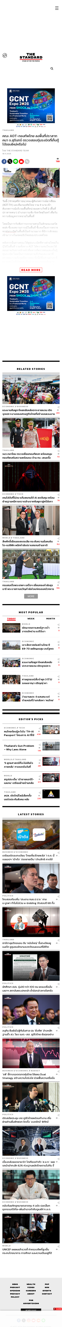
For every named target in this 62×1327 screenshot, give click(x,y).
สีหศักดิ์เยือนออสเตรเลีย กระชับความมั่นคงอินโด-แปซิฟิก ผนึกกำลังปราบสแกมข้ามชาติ (27, 543)
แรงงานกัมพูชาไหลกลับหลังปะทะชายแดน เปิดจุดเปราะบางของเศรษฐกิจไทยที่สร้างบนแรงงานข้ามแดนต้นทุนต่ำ (28, 411)
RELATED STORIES (31, 369)
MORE (31, 596)
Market (35, 1070)
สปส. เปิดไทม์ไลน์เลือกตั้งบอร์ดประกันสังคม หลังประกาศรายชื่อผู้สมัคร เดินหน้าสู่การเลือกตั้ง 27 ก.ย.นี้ (19, 797)
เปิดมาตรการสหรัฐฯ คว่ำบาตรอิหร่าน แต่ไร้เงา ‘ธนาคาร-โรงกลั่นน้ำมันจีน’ (36, 629)
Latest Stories (31, 814)
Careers (31, 1291)
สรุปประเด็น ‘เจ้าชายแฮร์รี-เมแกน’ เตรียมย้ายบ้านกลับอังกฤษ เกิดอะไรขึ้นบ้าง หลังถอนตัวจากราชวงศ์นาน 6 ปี (19, 781)
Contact (47, 1294)
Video (30, 1287)
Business (22, 406)
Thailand (8, 130)
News (15, 1284)
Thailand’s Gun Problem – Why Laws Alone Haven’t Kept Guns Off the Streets (19, 747)
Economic (8, 406)
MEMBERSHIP (31, 1310)
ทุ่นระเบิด (11, 231)
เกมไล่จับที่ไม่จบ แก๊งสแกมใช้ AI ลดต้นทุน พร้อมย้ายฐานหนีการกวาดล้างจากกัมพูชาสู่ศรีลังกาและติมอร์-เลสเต (28, 499)
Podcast (15, 1287)
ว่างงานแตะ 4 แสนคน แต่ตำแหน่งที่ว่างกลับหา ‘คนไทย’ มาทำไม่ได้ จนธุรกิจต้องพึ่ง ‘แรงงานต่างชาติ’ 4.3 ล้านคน (38, 698)
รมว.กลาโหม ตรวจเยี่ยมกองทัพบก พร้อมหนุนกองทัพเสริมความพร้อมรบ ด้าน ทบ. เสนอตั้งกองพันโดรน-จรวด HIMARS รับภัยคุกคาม (27, 455)
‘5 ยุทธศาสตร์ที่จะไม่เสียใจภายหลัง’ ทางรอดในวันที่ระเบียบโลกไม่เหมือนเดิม (18, 764)
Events (47, 1291)
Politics (7, 895)
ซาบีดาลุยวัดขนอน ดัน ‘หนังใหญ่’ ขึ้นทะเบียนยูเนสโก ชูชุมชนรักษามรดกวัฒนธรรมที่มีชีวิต (26, 944)
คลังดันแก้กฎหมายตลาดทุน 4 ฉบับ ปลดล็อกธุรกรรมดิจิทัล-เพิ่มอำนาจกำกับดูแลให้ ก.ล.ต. (26, 1207)
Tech (20, 494)
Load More (31, 1260)
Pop (47, 1284)
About (30, 1294)
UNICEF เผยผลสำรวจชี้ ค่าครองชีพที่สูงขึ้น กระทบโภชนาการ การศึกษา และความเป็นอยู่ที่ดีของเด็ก (27, 1251)
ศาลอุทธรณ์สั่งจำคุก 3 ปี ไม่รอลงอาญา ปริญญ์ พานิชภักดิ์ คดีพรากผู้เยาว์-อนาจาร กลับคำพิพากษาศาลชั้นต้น (37, 681)
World (6, 537)
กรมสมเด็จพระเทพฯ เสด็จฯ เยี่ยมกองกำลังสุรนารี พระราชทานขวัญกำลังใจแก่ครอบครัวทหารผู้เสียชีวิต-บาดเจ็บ (28, 587)
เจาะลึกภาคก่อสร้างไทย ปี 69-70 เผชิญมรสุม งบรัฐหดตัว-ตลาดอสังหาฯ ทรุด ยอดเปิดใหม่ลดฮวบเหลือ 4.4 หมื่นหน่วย (38, 646)
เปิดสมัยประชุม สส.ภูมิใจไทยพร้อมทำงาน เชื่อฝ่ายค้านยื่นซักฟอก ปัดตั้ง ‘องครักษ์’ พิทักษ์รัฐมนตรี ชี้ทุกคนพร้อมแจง (26, 1119)
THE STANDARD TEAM (18, 150)
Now (47, 1287)
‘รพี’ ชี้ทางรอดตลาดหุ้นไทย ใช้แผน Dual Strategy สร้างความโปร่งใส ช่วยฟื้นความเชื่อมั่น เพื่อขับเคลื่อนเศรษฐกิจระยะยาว (28, 1076)
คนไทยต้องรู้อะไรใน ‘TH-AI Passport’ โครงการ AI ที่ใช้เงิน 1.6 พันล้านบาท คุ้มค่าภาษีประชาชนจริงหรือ (20, 733)
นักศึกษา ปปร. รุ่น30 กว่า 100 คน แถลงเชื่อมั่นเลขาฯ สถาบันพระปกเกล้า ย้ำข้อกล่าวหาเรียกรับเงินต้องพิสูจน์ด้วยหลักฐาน (27, 988)
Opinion (15, 1291)
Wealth (31, 1284)
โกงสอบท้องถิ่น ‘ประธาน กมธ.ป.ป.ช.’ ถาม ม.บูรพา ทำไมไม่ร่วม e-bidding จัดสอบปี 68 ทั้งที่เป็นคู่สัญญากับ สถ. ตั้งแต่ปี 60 (28, 901)
